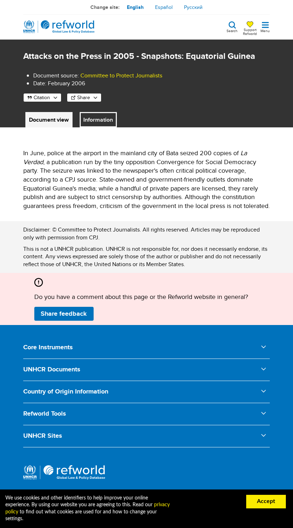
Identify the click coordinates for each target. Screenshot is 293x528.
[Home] (59, 26)
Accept (266, 501)
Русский (193, 7)
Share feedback (64, 313)
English (135, 7)
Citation (42, 97)
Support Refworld (250, 31)
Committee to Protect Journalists (121, 75)
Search (232, 30)
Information (98, 120)
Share (83, 97)
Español (164, 7)
